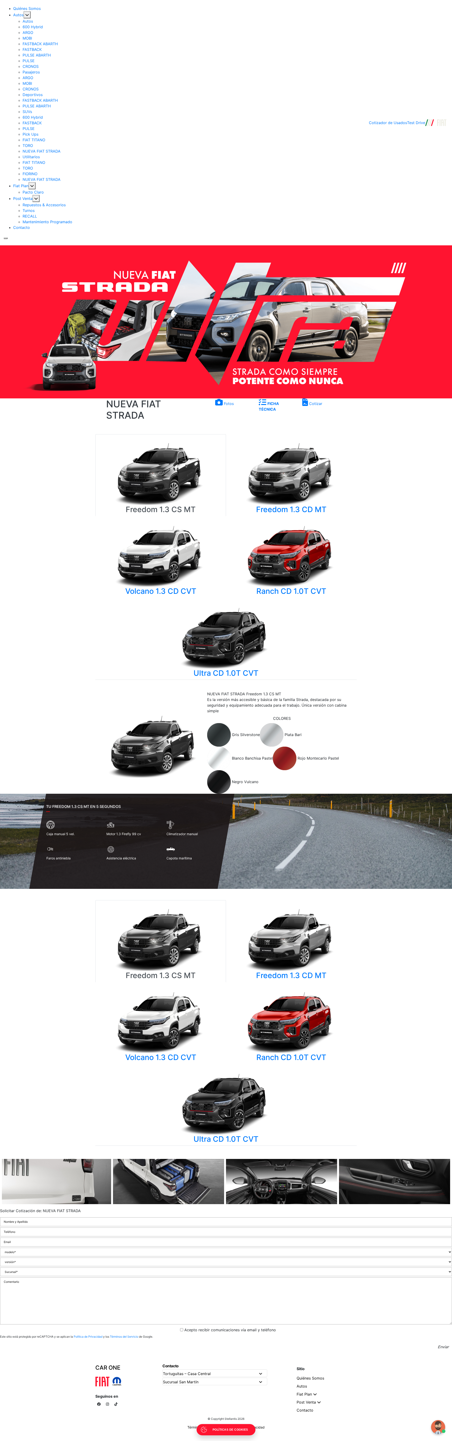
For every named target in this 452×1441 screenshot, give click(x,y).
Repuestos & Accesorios (44, 204)
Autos (18, 14)
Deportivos (33, 94)
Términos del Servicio (124, 1336)
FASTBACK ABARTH (40, 43)
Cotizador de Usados (388, 122)
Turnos (29, 210)
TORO (28, 145)
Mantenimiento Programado (47, 221)
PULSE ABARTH (37, 55)
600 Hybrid (33, 26)
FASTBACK (32, 49)
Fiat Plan (20, 185)
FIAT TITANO (34, 140)
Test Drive (416, 122)
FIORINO (30, 173)
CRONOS (31, 66)
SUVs (27, 111)
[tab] (219, 734)
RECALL (30, 216)
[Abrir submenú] (27, 14)
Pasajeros (31, 72)
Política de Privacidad (88, 1336)
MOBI (27, 38)
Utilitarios (31, 156)
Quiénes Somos (27, 8)
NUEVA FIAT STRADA (42, 151)
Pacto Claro (33, 192)
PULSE (29, 60)
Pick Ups (30, 134)
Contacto (21, 227)
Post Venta (22, 198)
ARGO (28, 32)
